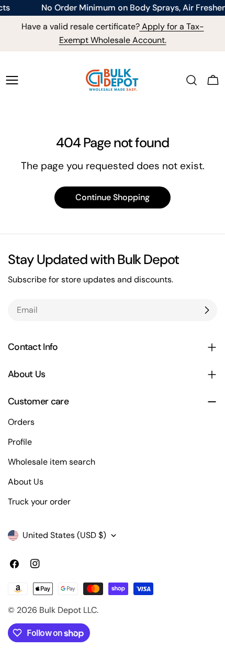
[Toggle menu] (12, 80)
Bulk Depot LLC (68, 610)
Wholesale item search (51, 461)
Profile (20, 441)
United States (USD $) (64, 535)
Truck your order (39, 501)
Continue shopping (112, 197)
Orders (21, 421)
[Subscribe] (206, 310)
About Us (25, 481)
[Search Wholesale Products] (191, 80)
